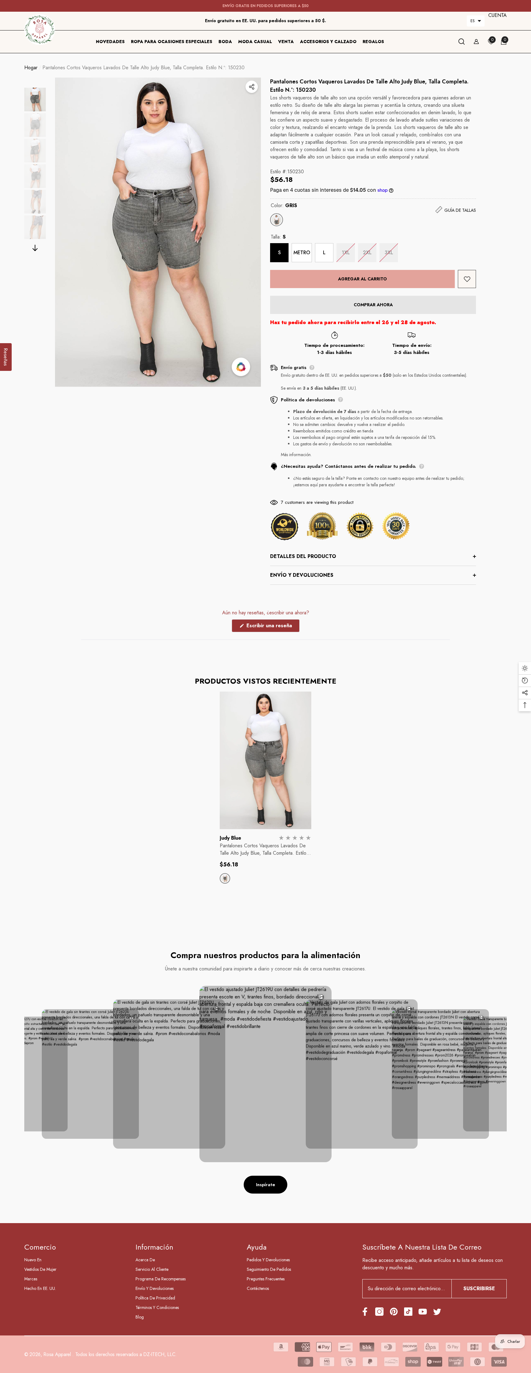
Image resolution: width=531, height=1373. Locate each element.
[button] (476, 20)
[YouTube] (422, 1311)
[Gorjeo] (437, 1311)
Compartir (252, 87)
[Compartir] (252, 87)
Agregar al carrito (365, 279)
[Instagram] (379, 1311)
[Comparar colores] (241, 367)
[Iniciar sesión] (476, 41)
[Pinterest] (394, 1311)
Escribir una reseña (272, 627)
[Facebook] (365, 1311)
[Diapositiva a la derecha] (35, 248)
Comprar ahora (373, 305)
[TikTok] (408, 1311)
